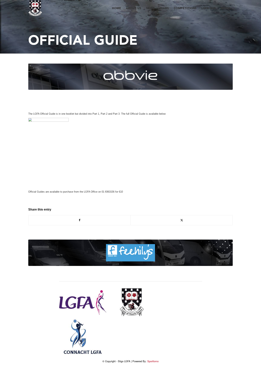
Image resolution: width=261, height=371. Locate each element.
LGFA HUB (208, 8)
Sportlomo (153, 361)
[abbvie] (130, 76)
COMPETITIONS (185, 8)
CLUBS (164, 8)
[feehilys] (130, 253)
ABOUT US (133, 8)
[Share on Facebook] (79, 220)
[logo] (35, 8)
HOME (116, 8)
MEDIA (225, 8)
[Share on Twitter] (182, 220)
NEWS (150, 8)
